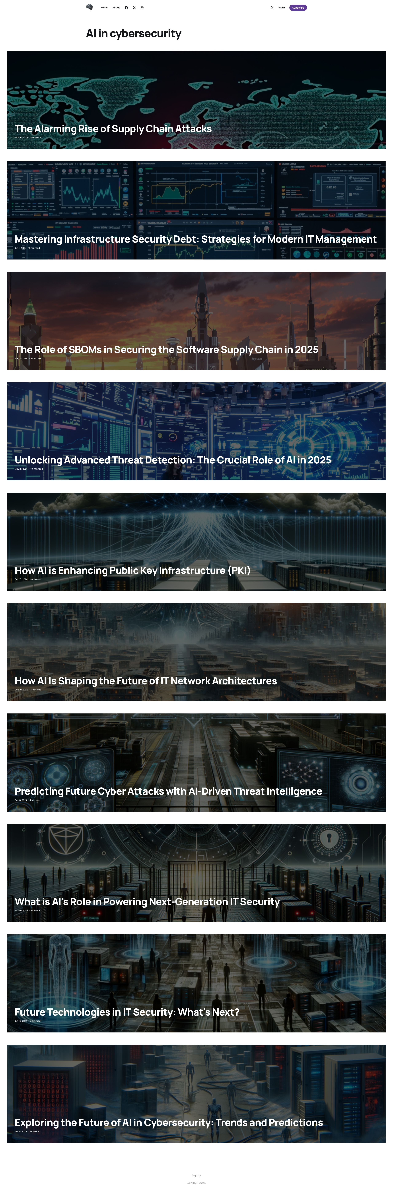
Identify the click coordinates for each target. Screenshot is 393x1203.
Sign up (196, 1175)
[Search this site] (272, 7)
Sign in (282, 7)
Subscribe (298, 7)
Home (104, 7)
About (116, 7)
